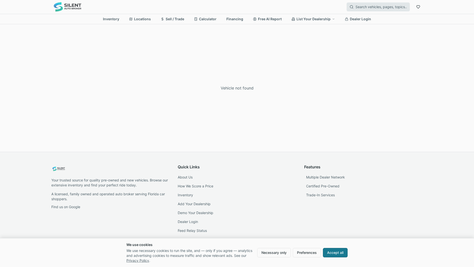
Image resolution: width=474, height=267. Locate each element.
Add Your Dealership (194, 204)
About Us (185, 177)
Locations (142, 19)
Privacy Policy (137, 260)
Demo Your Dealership (195, 213)
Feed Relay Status (192, 230)
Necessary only (274, 252)
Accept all (335, 252)
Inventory (111, 19)
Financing (234, 19)
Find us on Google (65, 207)
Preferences (307, 252)
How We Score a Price (195, 186)
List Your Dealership (313, 19)
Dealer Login (360, 19)
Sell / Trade (175, 19)
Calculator (208, 19)
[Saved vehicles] (418, 6)
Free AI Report (270, 19)
